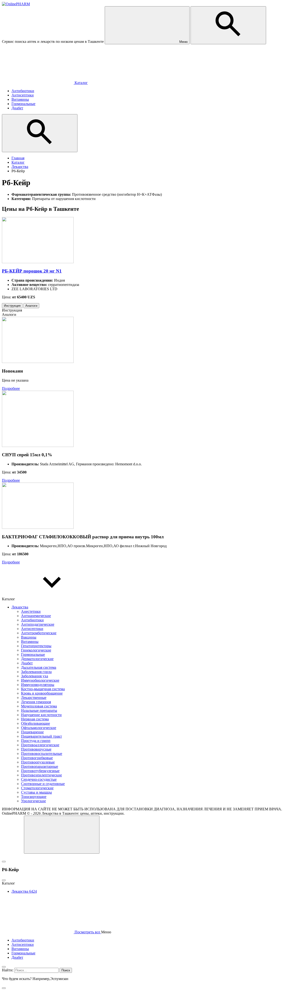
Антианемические (36, 616)
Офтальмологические (38, 728)
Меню (183, 42)
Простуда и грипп (35, 741)
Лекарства (19, 607)
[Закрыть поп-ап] (4, 861)
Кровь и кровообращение (42, 693)
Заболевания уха (34, 676)
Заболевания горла (36, 672)
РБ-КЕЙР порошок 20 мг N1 (32, 270)
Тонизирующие (33, 797)
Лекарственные (33, 698)
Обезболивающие (35, 723)
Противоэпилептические (41, 775)
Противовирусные (36, 749)
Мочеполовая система (39, 706)
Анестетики (31, 611)
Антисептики (32, 629)
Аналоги (31, 305)
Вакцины (28, 637)
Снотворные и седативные (43, 784)
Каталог (81, 83)
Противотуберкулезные (40, 771)
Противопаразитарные (39, 766)
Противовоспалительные (41, 754)
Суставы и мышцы (36, 792)
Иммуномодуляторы (37, 685)
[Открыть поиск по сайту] (228, 25)
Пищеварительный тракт (41, 736)
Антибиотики (32, 620)
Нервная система (35, 719)
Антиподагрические (37, 624)
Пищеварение (32, 732)
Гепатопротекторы (36, 646)
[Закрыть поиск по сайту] (4, 988)
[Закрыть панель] (4, 967)
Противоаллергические (40, 745)
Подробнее (11, 388)
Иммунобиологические (40, 680)
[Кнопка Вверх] (61, 835)
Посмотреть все (87, 932)
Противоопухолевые (38, 762)
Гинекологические (36, 650)
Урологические (33, 801)
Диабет (27, 663)
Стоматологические (37, 788)
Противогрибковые (37, 758)
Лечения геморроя (36, 702)
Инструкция (12, 305)
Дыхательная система (38, 667)
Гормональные (33, 654)
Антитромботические (38, 633)
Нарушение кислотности (41, 715)
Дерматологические (37, 659)
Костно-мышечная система (43, 689)
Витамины (29, 642)
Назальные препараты (39, 710)
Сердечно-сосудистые (39, 779)
